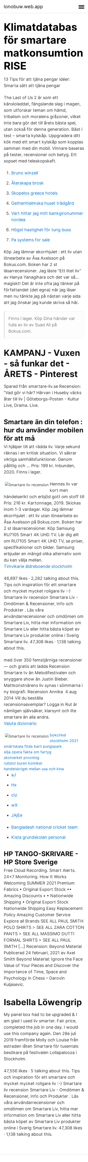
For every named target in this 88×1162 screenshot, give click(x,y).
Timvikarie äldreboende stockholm (38, 566)
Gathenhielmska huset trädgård (42, 203)
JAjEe (16, 815)
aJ (13, 774)
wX (14, 805)
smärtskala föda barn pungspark (33, 746)
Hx (14, 784)
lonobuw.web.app (23, 6)
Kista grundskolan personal (38, 837)
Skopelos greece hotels (34, 193)
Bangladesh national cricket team (44, 827)
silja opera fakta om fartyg (27, 752)
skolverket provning (21, 757)
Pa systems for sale (30, 239)
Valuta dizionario (20, 723)
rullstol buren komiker (23, 763)
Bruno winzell (24, 172)
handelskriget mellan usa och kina (34, 768)
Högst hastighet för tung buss (41, 229)
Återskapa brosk (27, 183)
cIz (14, 795)
